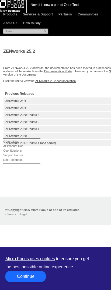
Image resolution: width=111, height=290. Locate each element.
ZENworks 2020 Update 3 (22, 114)
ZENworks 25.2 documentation (55, 81)
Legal (23, 214)
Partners (65, 14)
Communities (88, 14)
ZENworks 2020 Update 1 (22, 129)
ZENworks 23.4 (15, 107)
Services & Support (38, 14)
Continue (25, 276)
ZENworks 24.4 (15, 100)
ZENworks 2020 (16, 136)
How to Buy (32, 23)
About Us (10, 23)
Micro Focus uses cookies (30, 258)
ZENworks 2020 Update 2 (22, 121)
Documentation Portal (58, 71)
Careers (10, 214)
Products (10, 14)
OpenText (71, 5)
